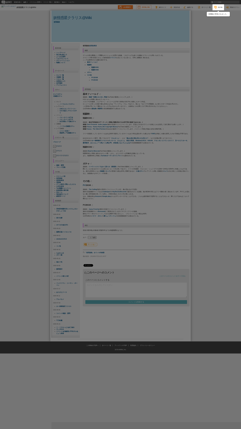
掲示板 (220, 7)
